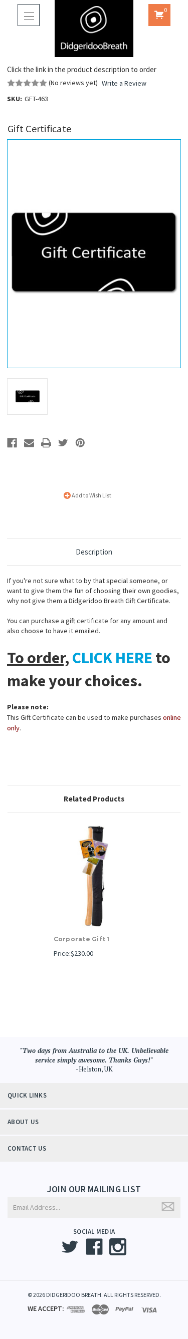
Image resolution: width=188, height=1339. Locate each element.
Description (94, 552)
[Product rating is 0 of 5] (27, 83)
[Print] (46, 443)
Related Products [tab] (94, 799)
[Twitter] (63, 443)
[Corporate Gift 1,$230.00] (94, 876)
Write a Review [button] (124, 83)
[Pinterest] (80, 443)
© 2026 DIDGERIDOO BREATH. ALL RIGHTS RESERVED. (94, 1294)
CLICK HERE (112, 658)
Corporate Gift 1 (82, 939)
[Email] (29, 443)
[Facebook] (12, 443)
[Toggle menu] (29, 15)
